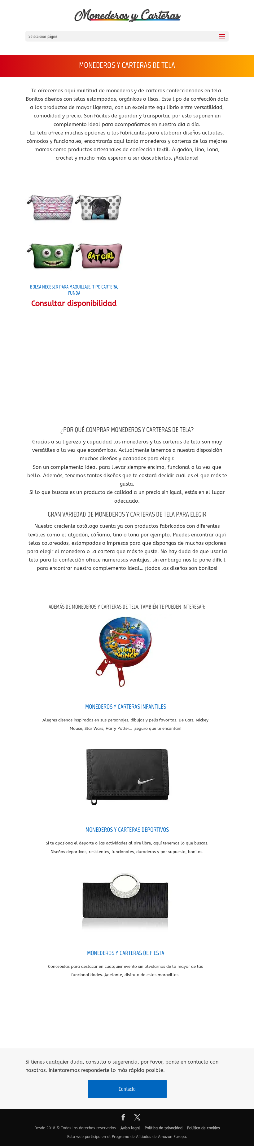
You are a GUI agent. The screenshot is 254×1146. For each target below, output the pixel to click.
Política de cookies (203, 1128)
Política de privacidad (163, 1128)
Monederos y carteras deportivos (127, 829)
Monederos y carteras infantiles (125, 706)
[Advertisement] (127, 366)
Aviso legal (130, 1128)
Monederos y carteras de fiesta (125, 953)
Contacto (127, 1089)
